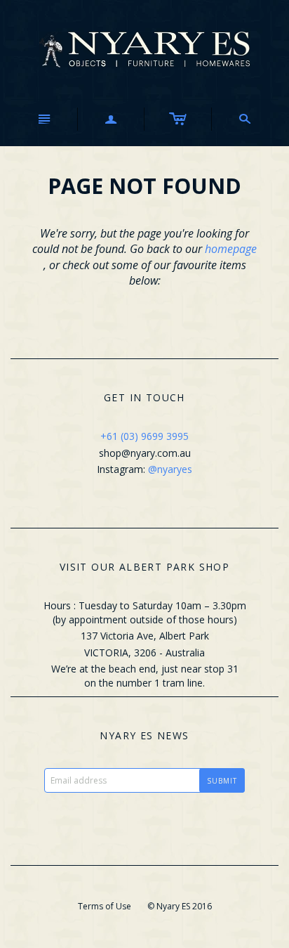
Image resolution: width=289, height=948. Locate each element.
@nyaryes (170, 469)
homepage (231, 249)
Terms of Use (104, 906)
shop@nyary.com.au (145, 453)
